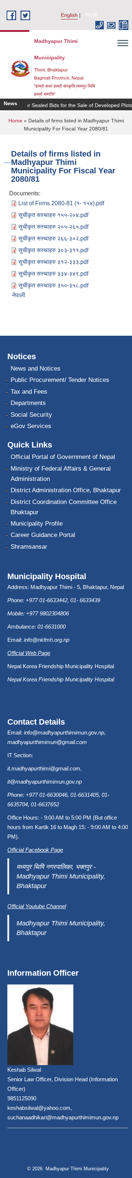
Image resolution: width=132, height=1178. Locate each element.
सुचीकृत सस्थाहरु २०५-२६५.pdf (53, 227)
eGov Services (31, 426)
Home (15, 121)
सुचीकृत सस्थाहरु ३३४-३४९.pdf (53, 273)
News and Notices (35, 368)
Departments (28, 403)
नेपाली (91, 15)
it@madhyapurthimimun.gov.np (44, 781)
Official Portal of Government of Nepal (63, 456)
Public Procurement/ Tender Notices (60, 379)
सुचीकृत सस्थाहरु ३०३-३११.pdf (53, 250)
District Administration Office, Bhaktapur (66, 490)
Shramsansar (29, 546)
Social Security (31, 414)
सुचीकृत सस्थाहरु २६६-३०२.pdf (53, 238)
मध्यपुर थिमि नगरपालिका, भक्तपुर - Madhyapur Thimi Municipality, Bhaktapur (60, 876)
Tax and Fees (29, 391)
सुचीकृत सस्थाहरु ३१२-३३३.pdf (53, 262)
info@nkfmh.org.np (46, 640)
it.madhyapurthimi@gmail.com (43, 768)
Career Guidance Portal (43, 534)
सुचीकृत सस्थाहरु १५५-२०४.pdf (53, 215)
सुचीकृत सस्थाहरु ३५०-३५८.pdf (53, 285)
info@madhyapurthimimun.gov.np (64, 732)
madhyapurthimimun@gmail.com (47, 742)
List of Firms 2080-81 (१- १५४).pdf (61, 203)
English (69, 15)
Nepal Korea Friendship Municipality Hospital (60, 679)
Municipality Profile (37, 523)
